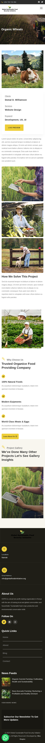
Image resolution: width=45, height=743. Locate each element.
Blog (5, 653)
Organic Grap (13, 515)
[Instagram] (15, 622)
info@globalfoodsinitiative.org (14, 579)
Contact (6, 661)
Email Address (7, 575)
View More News (9, 703)
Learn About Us (9, 436)
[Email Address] (4, 570)
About (5, 645)
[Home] (22, 535)
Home (5, 637)
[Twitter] (4, 622)
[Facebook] (9, 622)
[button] (40, 71)
